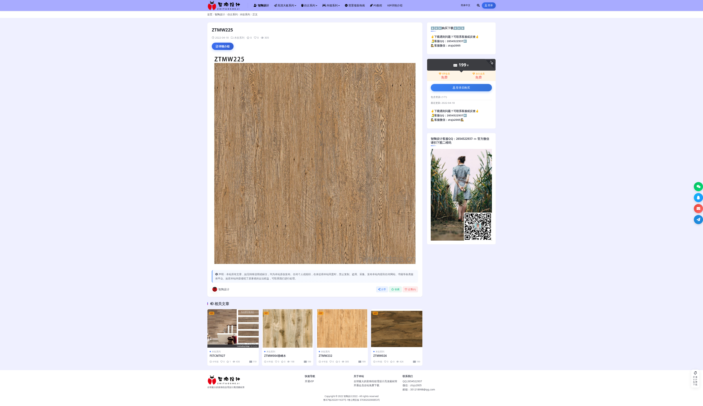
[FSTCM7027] (233, 328)
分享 (383, 289)
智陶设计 (220, 14)
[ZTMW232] (342, 328)
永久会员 (480, 73)
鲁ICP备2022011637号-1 (335, 399)
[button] (698, 186)
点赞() (412, 289)
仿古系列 (232, 14)
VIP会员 (446, 73)
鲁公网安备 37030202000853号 (364, 399)
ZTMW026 (380, 356)
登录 (490, 5)
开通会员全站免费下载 (366, 385)
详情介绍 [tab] (224, 46)
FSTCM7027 (217, 356)
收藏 (397, 289)
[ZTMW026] (396, 328)
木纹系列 (245, 14)
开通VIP (309, 381)
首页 (209, 14)
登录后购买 (463, 87)
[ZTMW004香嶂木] (287, 328)
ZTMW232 (325, 356)
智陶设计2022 (351, 396)
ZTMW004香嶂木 (275, 356)
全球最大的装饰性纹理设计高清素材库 (375, 381)
